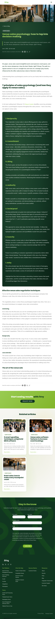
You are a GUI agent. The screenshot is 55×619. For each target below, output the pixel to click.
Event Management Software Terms (6, 602)
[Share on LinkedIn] (25, 51)
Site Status (44, 585)
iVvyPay (4, 581)
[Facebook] (8, 564)
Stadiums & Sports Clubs (19, 580)
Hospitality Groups (19, 573)
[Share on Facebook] (22, 51)
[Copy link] (29, 51)
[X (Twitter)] (5, 564)
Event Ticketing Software (5, 575)
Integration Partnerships (47, 580)
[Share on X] (27, 51)
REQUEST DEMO (28, 401)
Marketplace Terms (6, 599)
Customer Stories (32, 570)
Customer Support (46, 583)
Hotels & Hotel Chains (20, 570)
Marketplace (5, 586)
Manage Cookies (49, 613)
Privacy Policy (41, 613)
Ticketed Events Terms (7, 597)
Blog (43, 578)
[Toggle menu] (51, 2)
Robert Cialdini (29, 104)
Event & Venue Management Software (7, 571)
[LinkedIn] (3, 564)
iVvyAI (3, 579)
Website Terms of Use (7, 606)
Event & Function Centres (19, 576)
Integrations (5, 584)
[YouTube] (10, 564)
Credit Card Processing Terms (7, 593)
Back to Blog (7, 26)
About (43, 570)
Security (43, 573)
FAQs (43, 575)
